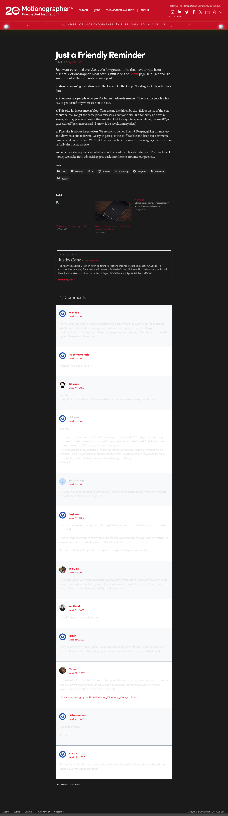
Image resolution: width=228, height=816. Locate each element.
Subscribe (58, 811)
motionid (74, 606)
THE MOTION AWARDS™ (120, 10)
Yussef (73, 669)
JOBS (97, 10)
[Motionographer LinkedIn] (179, 12)
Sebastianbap (77, 715)
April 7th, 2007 (76, 316)
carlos (73, 753)
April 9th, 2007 (76, 719)
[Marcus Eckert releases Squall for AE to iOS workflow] (113, 211)
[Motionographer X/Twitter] (200, 12)
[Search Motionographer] (214, 12)
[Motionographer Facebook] (193, 12)
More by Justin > (66, 279)
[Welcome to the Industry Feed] (74, 211)
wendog (74, 312)
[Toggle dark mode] (220, 12)
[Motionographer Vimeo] (186, 12)
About (134, 73)
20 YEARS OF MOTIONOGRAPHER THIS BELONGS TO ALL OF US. (114, 24)
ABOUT (145, 10)
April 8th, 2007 (76, 639)
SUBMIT (83, 10)
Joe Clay (74, 568)
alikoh (72, 635)
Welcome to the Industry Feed (71, 226)
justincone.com (91, 260)
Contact (28, 811)
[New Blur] (155, 204)
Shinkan (74, 384)
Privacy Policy (43, 811)
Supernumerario (79, 354)
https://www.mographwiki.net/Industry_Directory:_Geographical (98, 697)
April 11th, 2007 (77, 757)
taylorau (74, 514)
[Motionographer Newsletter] (207, 12)
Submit (17, 811)
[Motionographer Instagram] (172, 12)
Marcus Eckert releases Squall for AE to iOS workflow (112, 227)
